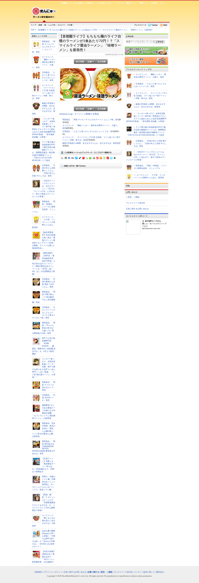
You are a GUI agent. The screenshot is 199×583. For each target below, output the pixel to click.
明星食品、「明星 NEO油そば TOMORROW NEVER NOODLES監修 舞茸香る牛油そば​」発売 (43, 447)
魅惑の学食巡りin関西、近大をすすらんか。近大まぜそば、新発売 (43, 108)
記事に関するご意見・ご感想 (100, 572)
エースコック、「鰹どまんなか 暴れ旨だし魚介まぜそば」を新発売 (44, 520)
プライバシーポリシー (52, 572)
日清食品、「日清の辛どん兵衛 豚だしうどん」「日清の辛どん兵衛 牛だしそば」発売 (43, 170)
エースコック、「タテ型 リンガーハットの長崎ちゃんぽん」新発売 (43, 222)
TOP (32, 30)
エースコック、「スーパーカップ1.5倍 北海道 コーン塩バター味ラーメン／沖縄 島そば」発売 (150, 95)
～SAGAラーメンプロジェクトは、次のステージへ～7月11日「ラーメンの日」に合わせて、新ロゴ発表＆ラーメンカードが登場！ (43, 189)
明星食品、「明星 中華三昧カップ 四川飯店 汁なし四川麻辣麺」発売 (43, 297)
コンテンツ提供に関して (144, 572)
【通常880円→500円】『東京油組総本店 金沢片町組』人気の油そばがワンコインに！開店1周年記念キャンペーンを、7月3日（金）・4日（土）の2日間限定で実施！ (43, 263)
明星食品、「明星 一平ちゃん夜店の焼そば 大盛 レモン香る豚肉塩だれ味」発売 (43, 328)
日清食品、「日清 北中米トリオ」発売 (48, 397)
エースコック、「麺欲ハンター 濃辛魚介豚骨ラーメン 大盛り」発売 (44, 62)
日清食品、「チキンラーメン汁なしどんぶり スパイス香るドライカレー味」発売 (43, 312)
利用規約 (38, 572)
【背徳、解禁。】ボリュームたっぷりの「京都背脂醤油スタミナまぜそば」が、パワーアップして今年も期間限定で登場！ (43, 502)
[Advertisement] (113, 12)
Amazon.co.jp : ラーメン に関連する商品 (79, 114)
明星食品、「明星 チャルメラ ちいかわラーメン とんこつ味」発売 (43, 46)
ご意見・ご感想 (132, 197)
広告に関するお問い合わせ (137, 209)
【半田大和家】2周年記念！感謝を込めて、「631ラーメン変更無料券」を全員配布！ (43, 556)
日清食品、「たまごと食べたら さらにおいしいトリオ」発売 (88, 131)
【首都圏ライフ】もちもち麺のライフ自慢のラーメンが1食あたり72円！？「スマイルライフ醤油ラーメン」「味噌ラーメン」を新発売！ (95, 30)
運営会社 (160, 572)
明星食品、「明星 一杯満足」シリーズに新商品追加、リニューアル (43, 206)
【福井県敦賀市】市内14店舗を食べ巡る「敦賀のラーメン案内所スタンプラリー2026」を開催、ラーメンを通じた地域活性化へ (43, 240)
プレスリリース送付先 (135, 203)
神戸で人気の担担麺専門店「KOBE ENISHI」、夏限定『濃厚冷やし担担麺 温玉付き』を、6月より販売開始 (43, 346)
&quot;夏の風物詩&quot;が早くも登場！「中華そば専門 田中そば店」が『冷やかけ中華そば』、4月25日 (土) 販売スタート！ (43, 539)
